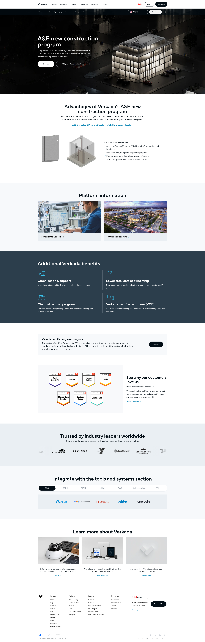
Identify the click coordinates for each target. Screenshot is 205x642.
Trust (51, 612)
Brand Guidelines (55, 627)
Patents (52, 621)
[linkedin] (160, 635)
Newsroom (115, 596)
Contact (91, 600)
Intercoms (72, 606)
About (52, 600)
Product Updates (93, 612)
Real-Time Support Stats (96, 615)
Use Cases (63, 4)
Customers (84, 4)
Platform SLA (54, 606)
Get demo (161, 4)
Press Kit (114, 609)
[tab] (47, 488)
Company (53, 596)
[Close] (166, 12)
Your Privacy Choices (48, 635)
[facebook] (150, 635)
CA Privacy (59, 635)
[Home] (40, 613)
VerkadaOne (54, 624)
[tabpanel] (102, 501)
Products (54, 4)
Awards (113, 606)
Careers (52, 609)
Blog (51, 603)
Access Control (73, 603)
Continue (155, 12)
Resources (94, 4)
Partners (104, 4)
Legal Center (142, 639)
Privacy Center (151, 639)
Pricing (52, 618)
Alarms (71, 609)
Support (91, 596)
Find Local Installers (94, 606)
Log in (149, 4)
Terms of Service (162, 639)
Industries (74, 4)
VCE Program (92, 609)
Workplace (72, 615)
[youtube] (165, 635)
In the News (115, 600)
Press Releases (116, 603)
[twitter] (155, 635)
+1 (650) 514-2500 (138, 605)
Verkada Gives (54, 615)
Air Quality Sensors (75, 612)
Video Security (73, 600)
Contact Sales (158, 604)
